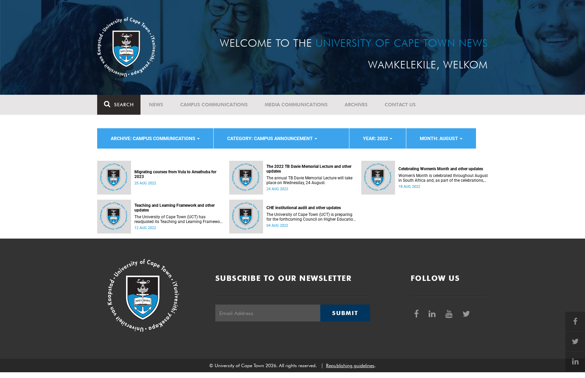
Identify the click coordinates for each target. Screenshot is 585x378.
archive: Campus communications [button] (153, 138)
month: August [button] (439, 138)
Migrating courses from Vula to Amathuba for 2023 (175, 174)
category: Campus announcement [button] (270, 138)
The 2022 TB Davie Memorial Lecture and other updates (308, 169)
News (156, 104)
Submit (345, 313)
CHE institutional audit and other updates (303, 207)
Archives (356, 104)
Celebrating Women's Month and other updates (440, 168)
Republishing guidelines (350, 365)
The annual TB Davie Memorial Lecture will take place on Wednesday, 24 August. (309, 180)
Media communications (296, 104)
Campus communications (214, 104)
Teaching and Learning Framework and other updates (174, 208)
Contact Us (400, 104)
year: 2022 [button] (376, 138)
